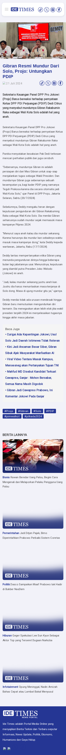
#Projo (8, 411)
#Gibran (23, 411)
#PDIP (50, 411)
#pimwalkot (12, 416)
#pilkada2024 (33, 416)
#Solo (37, 411)
